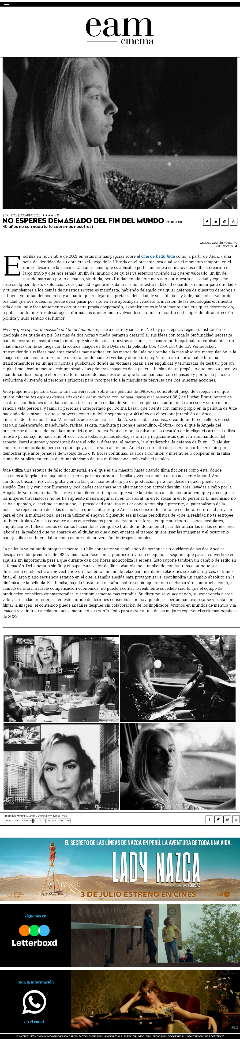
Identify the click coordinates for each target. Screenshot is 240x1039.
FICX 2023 (39, 821)
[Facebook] (207, 222)
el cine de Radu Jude (156, 256)
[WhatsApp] (233, 222)
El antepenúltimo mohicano (64, 14)
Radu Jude (64, 821)
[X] (216, 222)
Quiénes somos (62, 1036)
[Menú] (6, 4)
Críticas (27, 821)
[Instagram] (225, 222)
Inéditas (51, 821)
